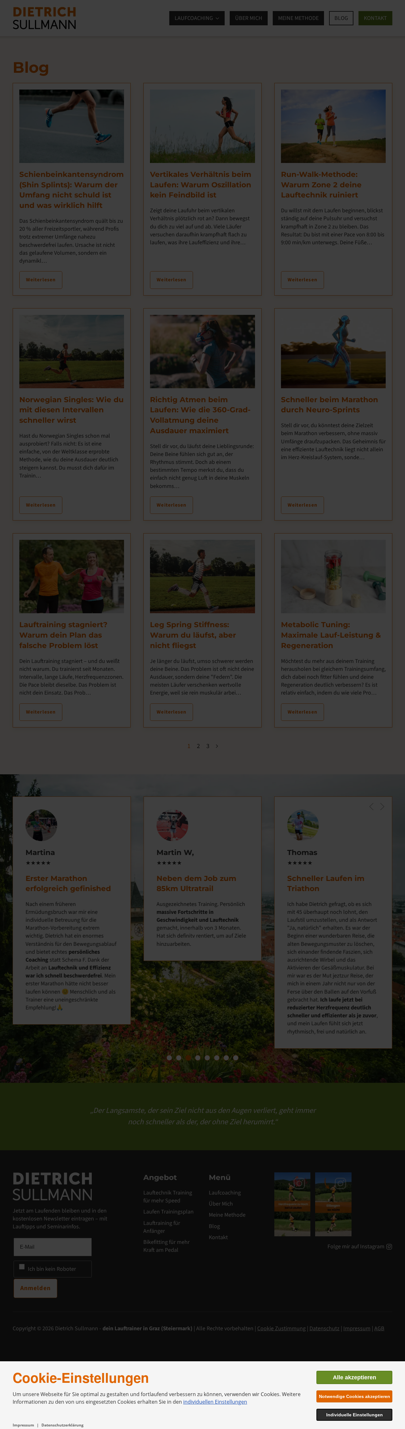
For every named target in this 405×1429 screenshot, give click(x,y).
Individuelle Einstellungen (354, 1414)
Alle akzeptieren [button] (354, 1377)
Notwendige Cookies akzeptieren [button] (354, 1396)
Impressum (23, 1425)
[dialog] (202, 1395)
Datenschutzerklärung (62, 1425)
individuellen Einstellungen (215, 1401)
